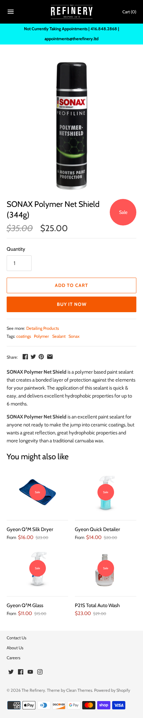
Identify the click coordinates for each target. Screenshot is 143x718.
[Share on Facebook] (25, 357)
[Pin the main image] (41, 357)
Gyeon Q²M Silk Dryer (30, 529)
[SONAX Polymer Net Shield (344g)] (71, 126)
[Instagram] (40, 673)
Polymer (41, 336)
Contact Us (16, 637)
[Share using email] (50, 357)
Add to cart (71, 285)
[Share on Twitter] (33, 357)
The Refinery (33, 690)
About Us (15, 647)
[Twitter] (11, 673)
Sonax (74, 336)
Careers (13, 657)
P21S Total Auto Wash (97, 605)
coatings (23, 336)
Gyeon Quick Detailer (97, 529)
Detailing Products (42, 328)
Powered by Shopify (112, 690)
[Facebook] (20, 673)
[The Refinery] (71, 12)
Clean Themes (79, 690)
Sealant (59, 336)
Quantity (16, 249)
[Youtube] (30, 673)
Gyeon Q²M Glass (25, 605)
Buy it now (71, 304)
